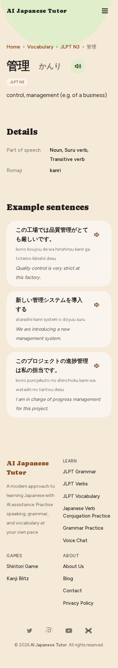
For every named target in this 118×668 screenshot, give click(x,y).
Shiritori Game (22, 566)
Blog (68, 578)
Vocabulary (40, 47)
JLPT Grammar (79, 472)
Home (13, 47)
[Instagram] (49, 630)
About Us (73, 566)
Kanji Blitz (18, 578)
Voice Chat (75, 540)
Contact (72, 591)
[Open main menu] (104, 10)
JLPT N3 (70, 47)
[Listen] (97, 235)
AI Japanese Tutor (37, 10)
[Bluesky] (88, 630)
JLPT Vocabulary (81, 496)
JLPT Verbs (75, 484)
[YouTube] (69, 630)
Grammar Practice (83, 528)
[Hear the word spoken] (78, 66)
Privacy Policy (78, 603)
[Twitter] (29, 630)
